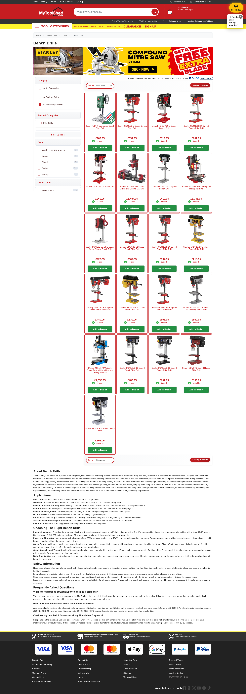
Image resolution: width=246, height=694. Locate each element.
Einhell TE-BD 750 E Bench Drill (100, 186)
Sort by (91, 86)
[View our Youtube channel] (199, 688)
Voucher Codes (176, 673)
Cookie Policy (84, 664)
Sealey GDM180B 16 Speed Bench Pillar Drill (196, 127)
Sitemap (127, 673)
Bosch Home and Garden (59, 150)
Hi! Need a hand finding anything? (234, 21)
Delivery (44, 2)
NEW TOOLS (97, 26)
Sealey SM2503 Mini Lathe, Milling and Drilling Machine (132, 187)
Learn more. (205, 78)
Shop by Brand (130, 669)
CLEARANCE (132, 26)
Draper (59, 156)
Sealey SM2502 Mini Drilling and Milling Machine (196, 187)
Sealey (59, 168)
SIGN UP (150, 26)
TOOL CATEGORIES (55, 26)
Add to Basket (100, 148)
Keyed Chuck (59, 190)
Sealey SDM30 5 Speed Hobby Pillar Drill (196, 369)
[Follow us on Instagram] (204, 688)
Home (35, 2)
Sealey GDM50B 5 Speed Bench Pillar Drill (132, 127)
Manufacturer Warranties (89, 681)
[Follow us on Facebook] (184, 688)
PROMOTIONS (113, 26)
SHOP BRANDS (81, 26)
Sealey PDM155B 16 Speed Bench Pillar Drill (164, 369)
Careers (36, 669)
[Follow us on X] (194, 688)
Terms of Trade (176, 660)
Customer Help (84, 669)
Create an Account (66, 2)
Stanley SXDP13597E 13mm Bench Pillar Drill (132, 308)
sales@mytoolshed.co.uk (203, 2)
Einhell (59, 162)
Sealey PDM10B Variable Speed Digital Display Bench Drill (100, 248)
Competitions (38, 677)
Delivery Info (83, 673)
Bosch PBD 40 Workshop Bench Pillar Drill (100, 127)
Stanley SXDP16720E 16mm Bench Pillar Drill (196, 248)
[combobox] (112, 12)
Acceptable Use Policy (42, 664)
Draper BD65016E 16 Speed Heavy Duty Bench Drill (196, 308)
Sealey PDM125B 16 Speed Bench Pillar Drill (132, 369)
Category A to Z (39, 673)
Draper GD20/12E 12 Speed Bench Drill (164, 187)
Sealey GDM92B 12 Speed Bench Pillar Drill (132, 248)
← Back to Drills (51, 97)
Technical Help (130, 677)
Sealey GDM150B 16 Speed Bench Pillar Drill (164, 308)
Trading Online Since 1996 (101, 635)
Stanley (59, 174)
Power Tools (52, 35)
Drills (65, 35)
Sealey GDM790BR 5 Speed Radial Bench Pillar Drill (100, 308)
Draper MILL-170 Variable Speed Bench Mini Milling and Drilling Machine (100, 370)
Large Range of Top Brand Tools (49, 635)
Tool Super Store (176, 669)
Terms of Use (175, 664)
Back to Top (37, 660)
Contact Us (83, 660)
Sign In (78, 2)
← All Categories (51, 88)
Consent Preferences (41, 681)
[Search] (154, 12)
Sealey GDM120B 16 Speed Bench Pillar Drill (164, 248)
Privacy (126, 664)
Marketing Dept (130, 660)
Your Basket (183, 7)
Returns (53, 2)
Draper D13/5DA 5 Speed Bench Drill (100, 429)
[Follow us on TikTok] (209, 688)
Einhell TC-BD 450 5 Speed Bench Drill (164, 127)
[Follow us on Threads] (189, 688)
